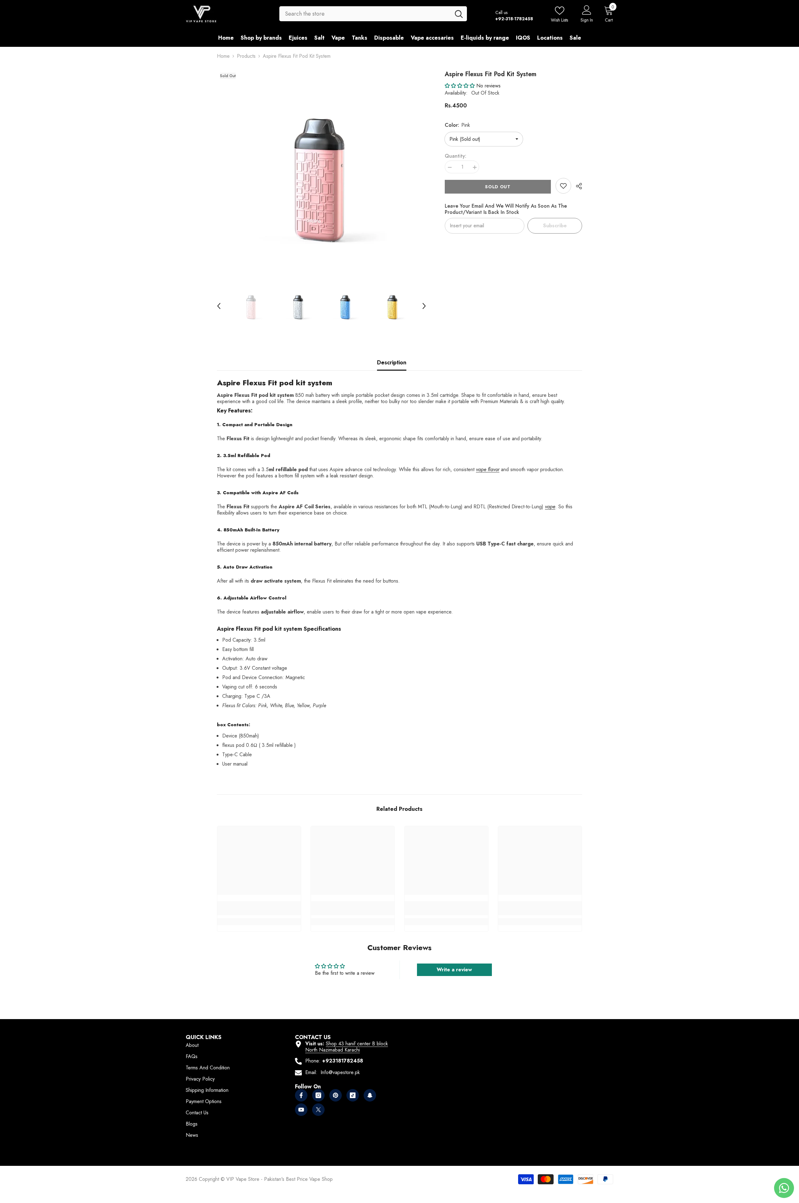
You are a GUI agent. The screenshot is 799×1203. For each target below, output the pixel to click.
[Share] (576, 186)
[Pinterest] (335, 1095)
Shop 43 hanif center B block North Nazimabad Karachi (346, 1046)
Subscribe (555, 225)
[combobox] (365, 13)
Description (391, 362)
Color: (457, 125)
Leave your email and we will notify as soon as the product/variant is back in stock (506, 209)
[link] (563, 186)
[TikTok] (352, 1095)
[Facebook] (301, 1095)
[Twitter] (318, 1109)
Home (223, 56)
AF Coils (289, 492)
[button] (218, 306)
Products (246, 56)
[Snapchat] (370, 1095)
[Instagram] (318, 1095)
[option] (321, 174)
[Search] (373, 13)
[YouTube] (301, 1109)
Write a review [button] (454, 969)
